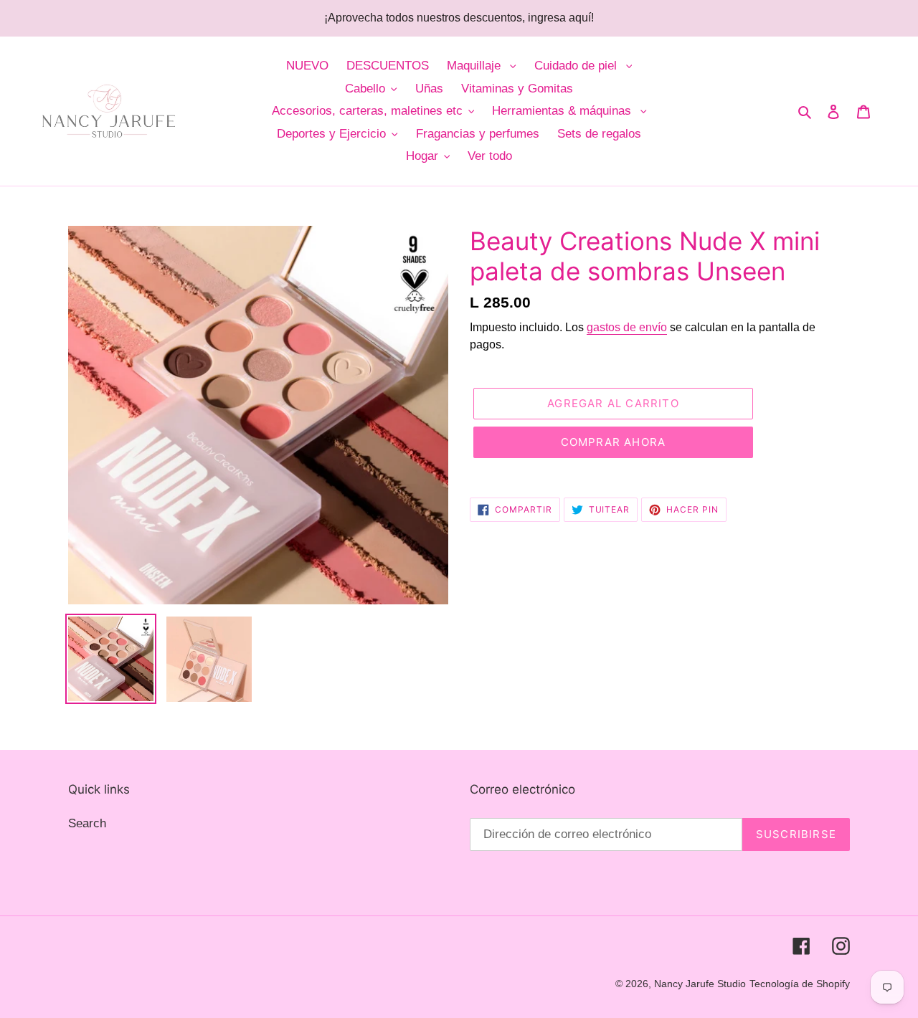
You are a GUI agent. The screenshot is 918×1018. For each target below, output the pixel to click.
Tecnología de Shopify (799, 983)
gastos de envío (627, 327)
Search (87, 823)
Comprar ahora (613, 442)
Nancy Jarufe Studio (700, 983)
